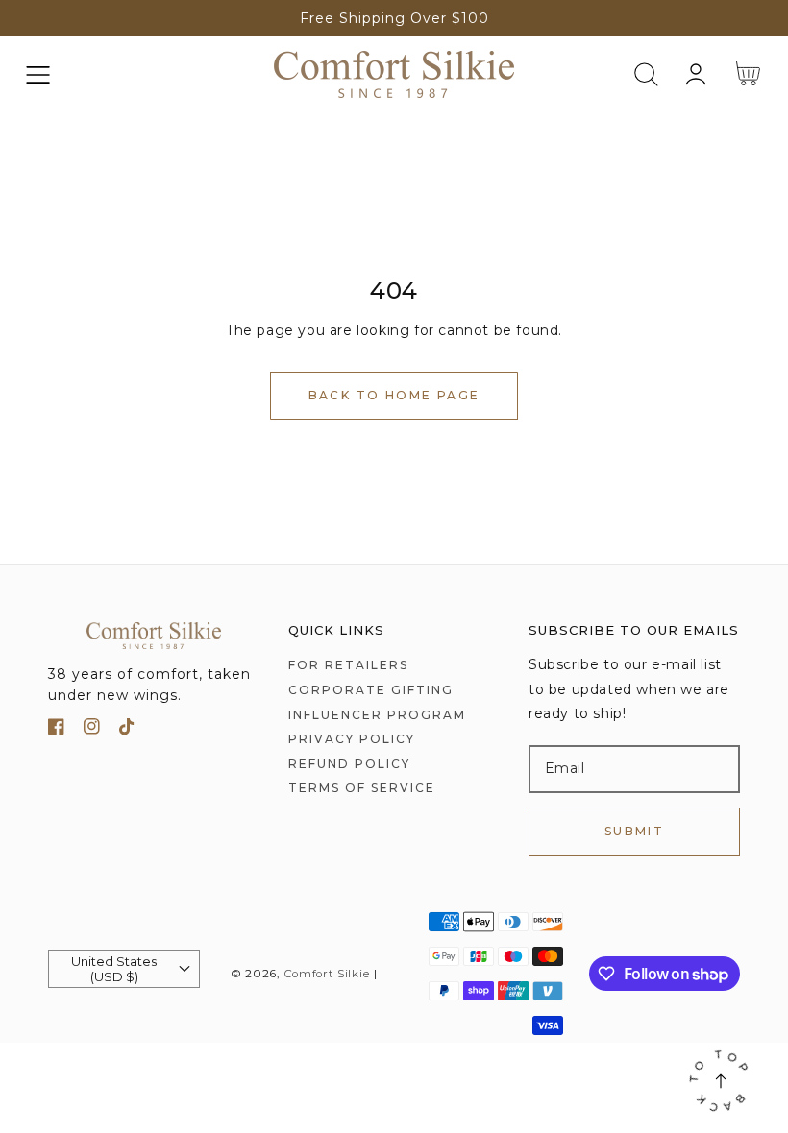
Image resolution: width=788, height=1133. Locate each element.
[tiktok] (127, 730)
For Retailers (348, 665)
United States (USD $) (114, 968)
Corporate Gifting (371, 690)
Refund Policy (349, 764)
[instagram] (92, 730)
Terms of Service (361, 788)
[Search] (646, 74)
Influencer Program (377, 715)
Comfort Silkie (326, 973)
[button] (38, 74)
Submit (634, 831)
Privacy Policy (351, 739)
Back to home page (394, 395)
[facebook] (56, 730)
